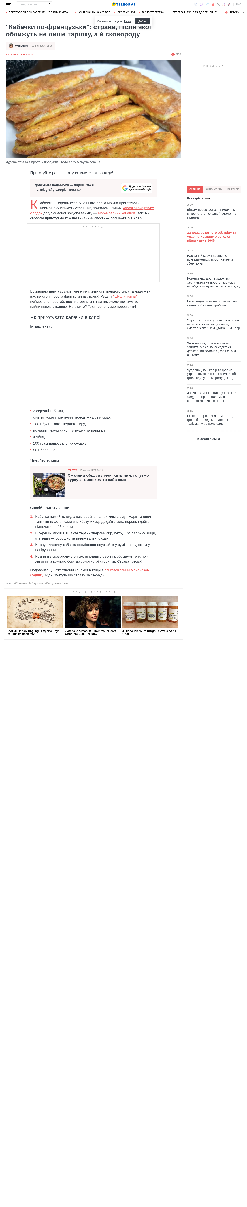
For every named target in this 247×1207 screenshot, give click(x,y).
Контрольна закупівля (94, 12)
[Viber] (201, 4)
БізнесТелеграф (153, 12)
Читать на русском (20, 54)
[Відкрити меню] (8, 4)
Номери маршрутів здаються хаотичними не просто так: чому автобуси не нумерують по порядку (213, 282)
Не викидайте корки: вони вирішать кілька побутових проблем (213, 303)
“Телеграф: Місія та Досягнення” (194, 12)
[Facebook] (195, 4)
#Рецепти (36, 583)
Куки (127, 21)
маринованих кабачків (116, 213)
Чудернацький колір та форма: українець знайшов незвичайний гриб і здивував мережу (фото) (211, 374)
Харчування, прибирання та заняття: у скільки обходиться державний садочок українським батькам (211, 349)
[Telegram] (207, 4)
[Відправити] (48, 4)
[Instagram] (223, 4)
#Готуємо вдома (56, 583)
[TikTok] (229, 4)
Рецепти (72, 470)
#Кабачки (20, 583)
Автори (235, 12)
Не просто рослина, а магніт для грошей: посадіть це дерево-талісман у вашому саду (211, 419)
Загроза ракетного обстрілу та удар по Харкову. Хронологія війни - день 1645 (211, 236)
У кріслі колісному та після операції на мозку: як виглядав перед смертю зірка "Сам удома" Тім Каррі (214, 324)
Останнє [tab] (194, 189)
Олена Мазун (21, 46)
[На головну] (123, 4)
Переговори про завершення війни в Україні (40, 12)
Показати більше (208, 438)
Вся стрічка (195, 198)
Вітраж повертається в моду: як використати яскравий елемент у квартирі (212, 213)
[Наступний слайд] (243, 12)
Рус (238, 4)
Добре (142, 21)
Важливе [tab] (233, 189)
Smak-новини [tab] (213, 189)
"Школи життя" (125, 296)
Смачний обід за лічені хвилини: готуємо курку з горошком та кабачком (108, 477)
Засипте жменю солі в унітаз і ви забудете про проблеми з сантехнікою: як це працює (211, 396)
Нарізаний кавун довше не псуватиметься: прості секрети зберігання (210, 259)
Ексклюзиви (126, 12)
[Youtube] (213, 4)
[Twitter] (218, 4)
